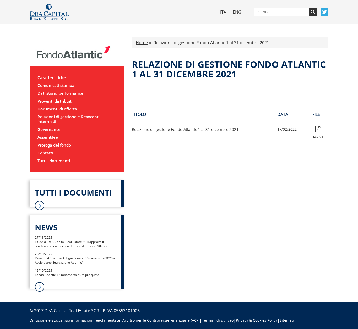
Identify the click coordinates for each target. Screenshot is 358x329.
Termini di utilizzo (218, 320)
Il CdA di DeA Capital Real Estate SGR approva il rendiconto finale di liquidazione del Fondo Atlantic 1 (73, 243)
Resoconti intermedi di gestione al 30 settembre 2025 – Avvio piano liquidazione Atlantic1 (75, 260)
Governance (49, 129)
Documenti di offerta (57, 108)
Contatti (45, 152)
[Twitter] (324, 12)
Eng (237, 12)
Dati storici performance (60, 93)
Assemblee (47, 137)
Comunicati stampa (55, 85)
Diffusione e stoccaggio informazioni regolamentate (75, 320)
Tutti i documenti (53, 160)
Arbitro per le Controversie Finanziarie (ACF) (160, 320)
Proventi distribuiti (55, 101)
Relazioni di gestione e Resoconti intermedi (68, 119)
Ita (223, 12)
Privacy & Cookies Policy (256, 320)
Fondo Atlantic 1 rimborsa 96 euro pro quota (67, 274)
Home (142, 43)
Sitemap (287, 320)
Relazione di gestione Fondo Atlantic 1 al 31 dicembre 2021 (185, 129)
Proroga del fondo (54, 145)
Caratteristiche (51, 77)
